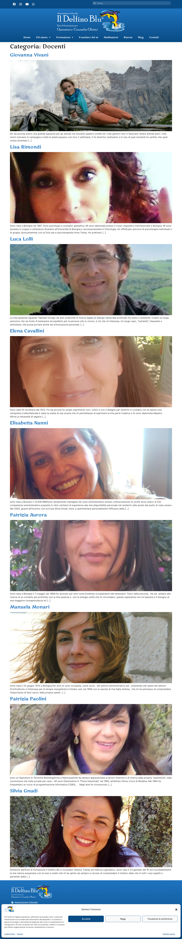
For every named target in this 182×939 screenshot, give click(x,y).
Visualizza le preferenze (160, 919)
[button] (176, 909)
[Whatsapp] (33, 4)
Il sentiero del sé (88, 37)
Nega (123, 919)
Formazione (63, 37)
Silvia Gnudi (24, 791)
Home (26, 37)
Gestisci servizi (169, 934)
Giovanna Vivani (29, 55)
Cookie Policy (9, 934)
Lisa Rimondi (25, 147)
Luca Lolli (21, 239)
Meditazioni (111, 37)
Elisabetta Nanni (29, 423)
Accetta (86, 919)
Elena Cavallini (27, 331)
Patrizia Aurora (28, 515)
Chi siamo (42, 37)
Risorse (128, 37)
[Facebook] (14, 4)
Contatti (154, 37)
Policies (20, 934)
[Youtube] (27, 4)
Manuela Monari (29, 607)
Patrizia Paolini (28, 699)
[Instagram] (20, 4)
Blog (141, 37)
